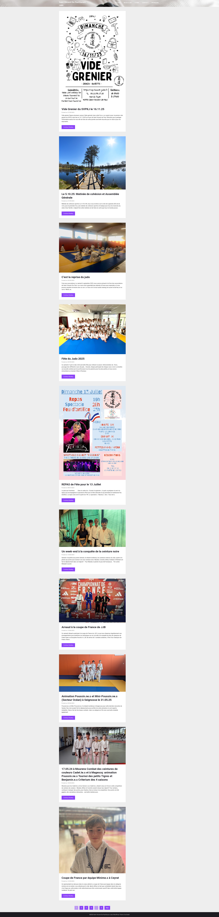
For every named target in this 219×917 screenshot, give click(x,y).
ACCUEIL (118, 2)
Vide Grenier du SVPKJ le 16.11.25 (83, 109)
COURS (137, 2)
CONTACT (145, 2)
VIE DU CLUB (127, 2)
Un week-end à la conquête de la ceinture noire (90, 551)
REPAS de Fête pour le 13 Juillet (81, 484)
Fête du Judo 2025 (73, 358)
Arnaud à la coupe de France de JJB (84, 627)
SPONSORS (155, 2)
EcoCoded (127, 914)
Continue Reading (68, 127)
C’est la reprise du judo (76, 277)
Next (107, 907)
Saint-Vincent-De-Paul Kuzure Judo (72, 3)
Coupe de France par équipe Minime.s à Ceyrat (90, 877)
